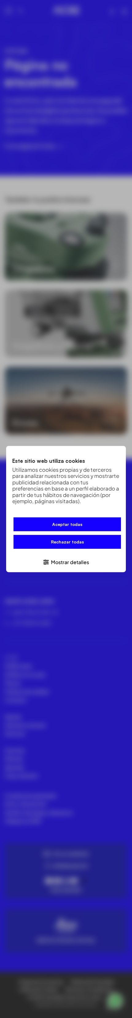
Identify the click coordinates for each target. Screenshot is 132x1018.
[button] (66, 562)
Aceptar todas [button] (67, 524)
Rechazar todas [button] (67, 542)
